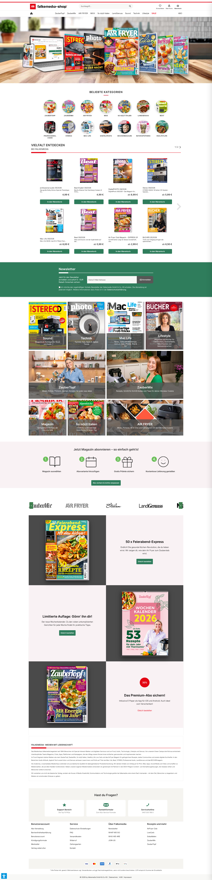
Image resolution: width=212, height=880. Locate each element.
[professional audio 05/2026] (54, 170)
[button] (4, 876)
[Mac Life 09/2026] (54, 221)
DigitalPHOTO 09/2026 (117, 189)
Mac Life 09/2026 (47, 239)
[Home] (31, 14)
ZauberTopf (151, 844)
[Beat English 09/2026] (89, 170)
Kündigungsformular (39, 840)
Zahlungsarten (75, 844)
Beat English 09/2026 (82, 188)
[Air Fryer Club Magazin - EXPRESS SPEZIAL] (123, 220)
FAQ (71, 832)
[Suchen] (130, 6)
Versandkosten (75, 836)
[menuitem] (106, 6)
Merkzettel (35, 844)
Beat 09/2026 (79, 237)
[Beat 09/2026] (89, 220)
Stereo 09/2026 (149, 188)
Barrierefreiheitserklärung (41, 832)
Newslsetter (113, 828)
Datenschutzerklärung (116, 290)
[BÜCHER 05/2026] (157, 220)
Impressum (128, 877)
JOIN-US (111, 840)
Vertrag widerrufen (38, 848)
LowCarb (150, 832)
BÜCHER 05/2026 (150, 237)
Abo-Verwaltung (37, 828)
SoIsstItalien (151, 836)
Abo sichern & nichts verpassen (106, 483)
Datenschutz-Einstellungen (80, 828)
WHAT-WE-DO (114, 832)
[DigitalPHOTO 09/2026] (123, 171)
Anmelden (146, 280)
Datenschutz (113, 877)
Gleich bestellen (144, 561)
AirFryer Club (152, 828)
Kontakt (73, 848)
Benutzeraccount (38, 836)
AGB (120, 877)
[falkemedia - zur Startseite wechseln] (48, 7)
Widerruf (73, 840)
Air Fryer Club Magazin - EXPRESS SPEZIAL (123, 237)
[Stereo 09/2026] (157, 170)
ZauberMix (151, 840)
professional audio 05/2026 (51, 188)
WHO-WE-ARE (114, 836)
